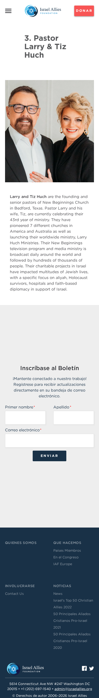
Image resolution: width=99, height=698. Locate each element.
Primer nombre (19, 407)
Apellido (61, 407)
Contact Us (14, 594)
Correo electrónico (22, 430)
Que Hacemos (67, 543)
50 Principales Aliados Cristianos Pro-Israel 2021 (72, 620)
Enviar (49, 456)
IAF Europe (62, 564)
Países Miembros (67, 550)
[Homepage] (43, 11)
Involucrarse (20, 586)
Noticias (62, 586)
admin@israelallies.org (73, 689)
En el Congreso (66, 557)
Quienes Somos (21, 543)
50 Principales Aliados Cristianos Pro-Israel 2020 (72, 641)
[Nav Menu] (8, 11)
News (57, 594)
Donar (84, 11)
